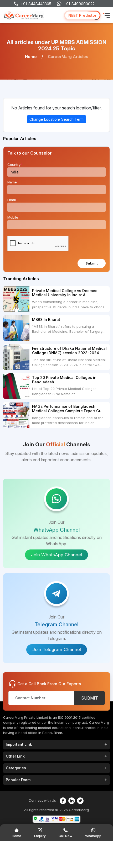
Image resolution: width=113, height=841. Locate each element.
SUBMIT (89, 698)
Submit (91, 263)
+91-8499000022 (79, 4)
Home (31, 56)
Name (13, 182)
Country (14, 164)
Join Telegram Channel (56, 649)
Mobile (13, 217)
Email (12, 200)
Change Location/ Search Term (56, 119)
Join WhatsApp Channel (56, 554)
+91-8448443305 (36, 4)
